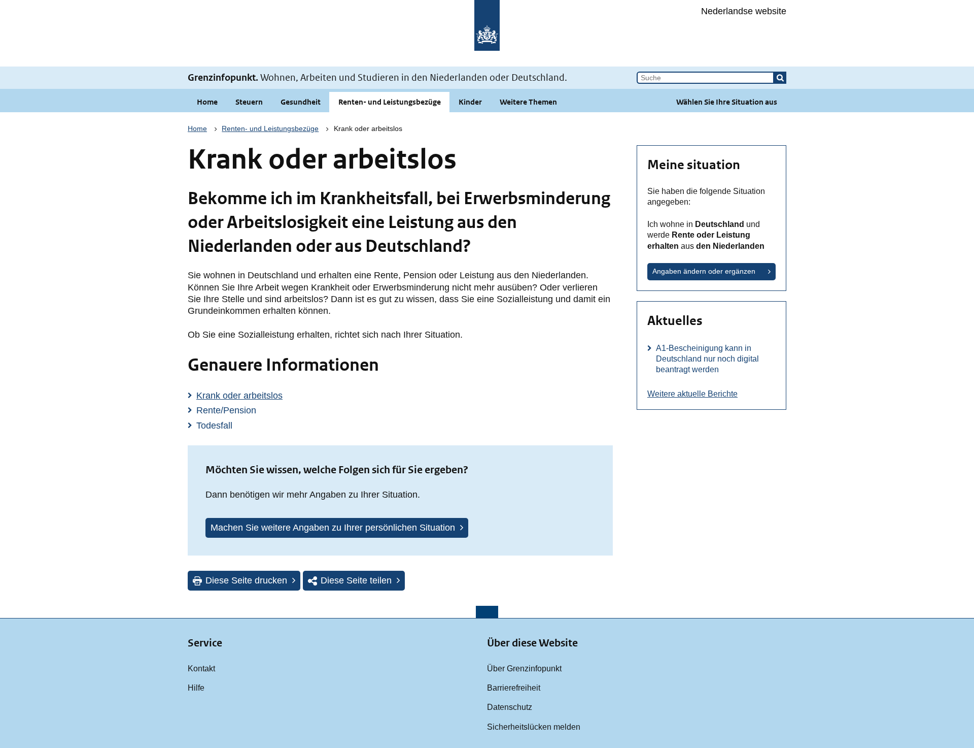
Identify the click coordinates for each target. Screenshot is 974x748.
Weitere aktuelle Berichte (692, 393)
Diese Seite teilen (356, 580)
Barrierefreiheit (513, 687)
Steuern (249, 102)
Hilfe (196, 687)
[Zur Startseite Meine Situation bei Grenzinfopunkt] (487, 33)
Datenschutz (509, 706)
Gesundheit (301, 102)
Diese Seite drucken (246, 580)
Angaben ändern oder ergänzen (703, 271)
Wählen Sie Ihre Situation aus (726, 102)
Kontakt (201, 668)
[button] (780, 78)
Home (207, 102)
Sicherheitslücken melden (533, 726)
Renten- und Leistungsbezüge (389, 102)
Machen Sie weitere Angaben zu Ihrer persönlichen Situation (333, 528)
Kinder (470, 102)
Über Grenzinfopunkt (524, 668)
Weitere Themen (528, 102)
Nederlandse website (743, 11)
